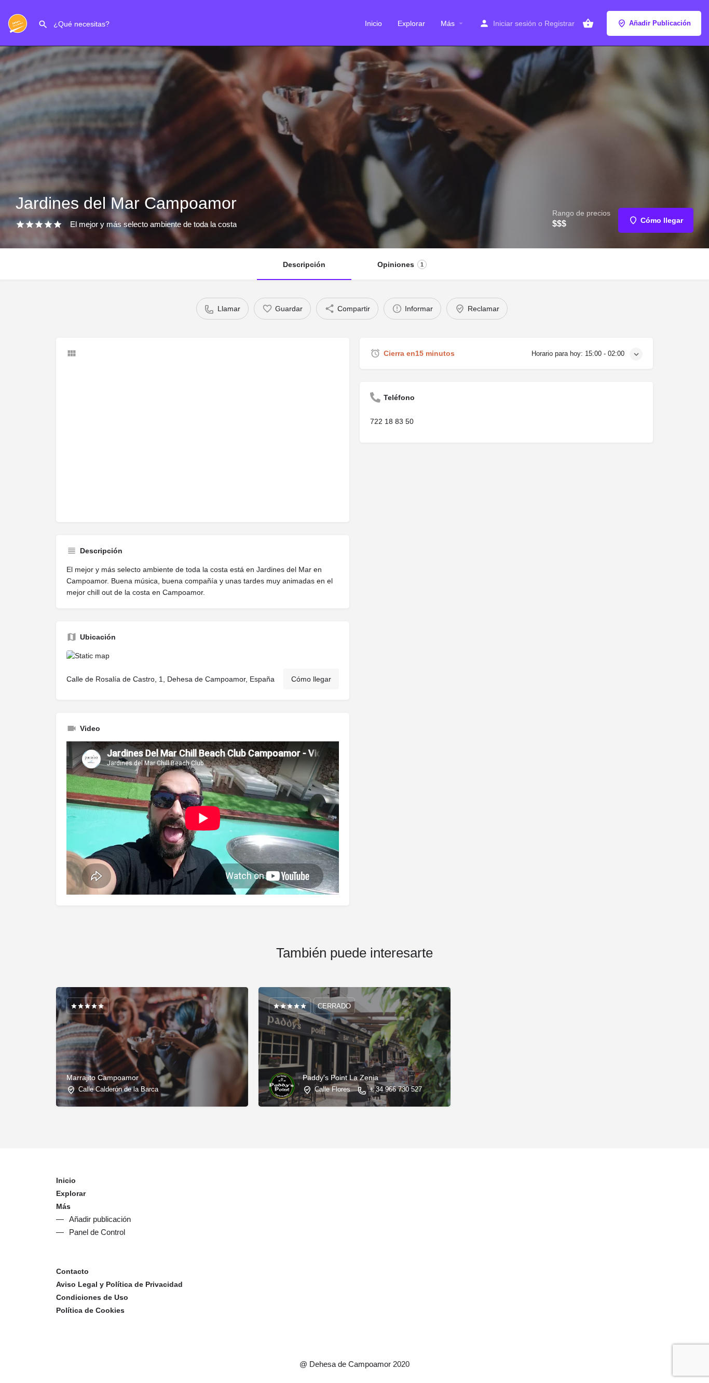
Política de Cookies (90, 1310)
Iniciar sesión (514, 23)
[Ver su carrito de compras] (588, 23)
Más (448, 23)
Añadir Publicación (660, 23)
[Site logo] (19, 22)
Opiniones (400, 264)
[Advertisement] (202, 439)
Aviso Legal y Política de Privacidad (119, 1284)
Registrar (559, 23)
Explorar (411, 23)
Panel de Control (97, 1232)
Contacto (72, 1271)
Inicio (373, 23)
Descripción (304, 264)
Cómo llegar (311, 679)
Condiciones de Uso (92, 1297)
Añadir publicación (100, 1219)
